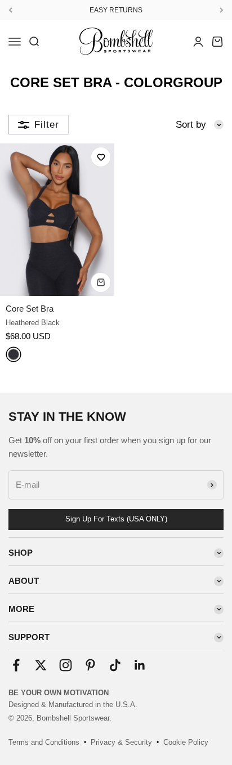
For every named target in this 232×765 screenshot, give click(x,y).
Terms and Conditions (43, 742)
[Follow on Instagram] (65, 665)
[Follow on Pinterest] (90, 665)
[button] (101, 157)
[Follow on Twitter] (40, 665)
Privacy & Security (121, 742)
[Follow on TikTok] (115, 665)
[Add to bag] (101, 282)
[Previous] (10, 10)
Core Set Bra (29, 308)
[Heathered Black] (13, 354)
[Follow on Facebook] (16, 665)
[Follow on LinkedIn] (140, 665)
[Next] (222, 10)
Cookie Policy (185, 742)
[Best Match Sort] (200, 125)
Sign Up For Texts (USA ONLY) (116, 519)
